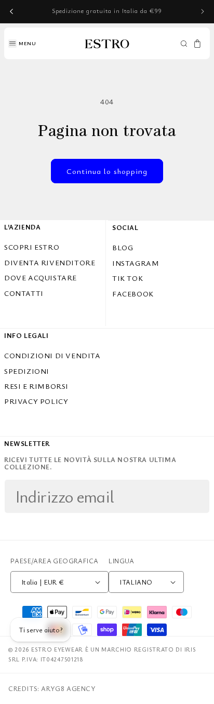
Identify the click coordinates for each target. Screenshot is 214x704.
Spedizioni (26, 371)
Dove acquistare (40, 277)
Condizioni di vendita (52, 355)
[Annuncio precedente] (11, 11)
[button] (22, 43)
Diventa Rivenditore (49, 262)
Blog (122, 247)
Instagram (135, 263)
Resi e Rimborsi (36, 386)
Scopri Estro (31, 247)
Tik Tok (127, 278)
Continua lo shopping (107, 171)
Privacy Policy (36, 401)
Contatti (24, 293)
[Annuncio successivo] (202, 11)
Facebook (133, 294)
